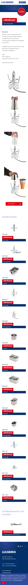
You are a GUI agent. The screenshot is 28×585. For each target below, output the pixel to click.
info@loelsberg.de (6, 572)
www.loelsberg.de (6, 570)
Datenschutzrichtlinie (17, 580)
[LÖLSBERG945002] (14, 93)
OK (3, 582)
